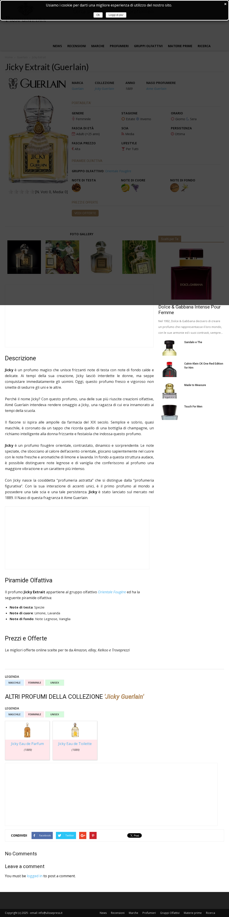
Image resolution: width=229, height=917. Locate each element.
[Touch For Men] (169, 412)
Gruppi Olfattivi (170, 913)
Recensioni (118, 913)
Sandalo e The (193, 342)
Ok (98, 15)
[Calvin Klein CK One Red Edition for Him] (169, 369)
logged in (34, 875)
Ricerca (210, 913)
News (103, 913)
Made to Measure (195, 385)
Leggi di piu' (116, 15)
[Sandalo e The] (169, 348)
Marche (133, 913)
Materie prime (193, 913)
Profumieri (149, 913)
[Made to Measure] (169, 391)
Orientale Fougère (112, 592)
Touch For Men (193, 406)
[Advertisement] (79, 316)
